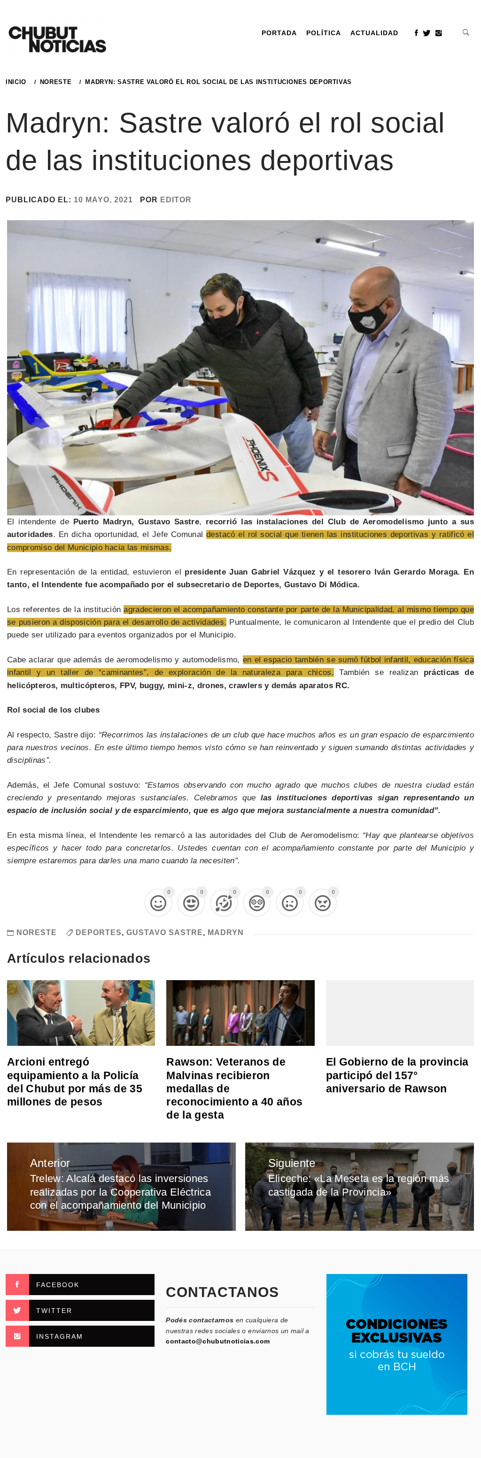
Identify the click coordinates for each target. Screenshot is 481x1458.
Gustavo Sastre (164, 932)
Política (323, 33)
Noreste (36, 932)
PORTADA (279, 33)
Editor (176, 200)
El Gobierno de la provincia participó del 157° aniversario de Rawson (397, 1075)
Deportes (99, 932)
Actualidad (374, 33)
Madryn (226, 932)
